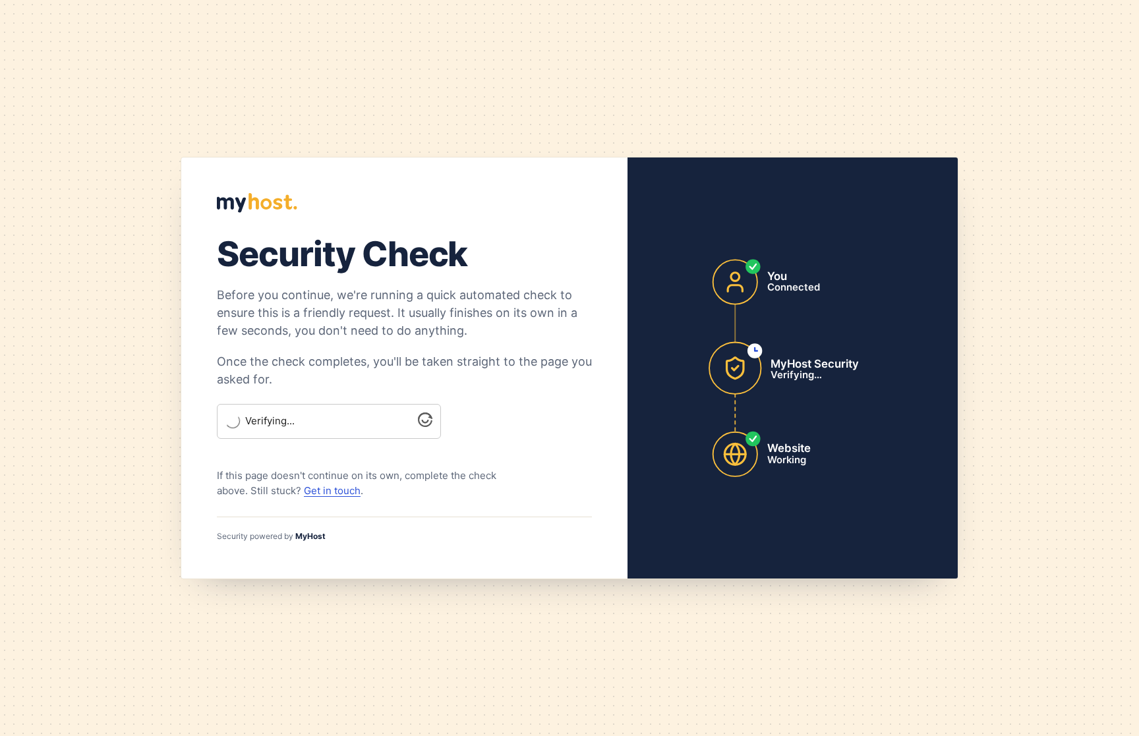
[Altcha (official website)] (425, 423)
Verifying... (270, 421)
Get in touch (332, 490)
